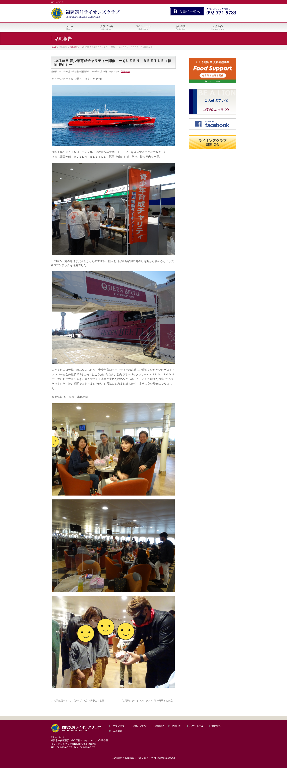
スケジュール (196, 726)
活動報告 (125, 71)
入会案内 (117, 731)
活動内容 (176, 726)
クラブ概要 (119, 726)
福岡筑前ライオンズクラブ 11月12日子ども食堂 (77, 700)
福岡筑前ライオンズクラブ (139, 758)
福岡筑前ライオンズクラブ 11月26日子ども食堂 (149, 700)
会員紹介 (159, 726)
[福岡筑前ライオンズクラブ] (85, 15)
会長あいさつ (140, 726)
